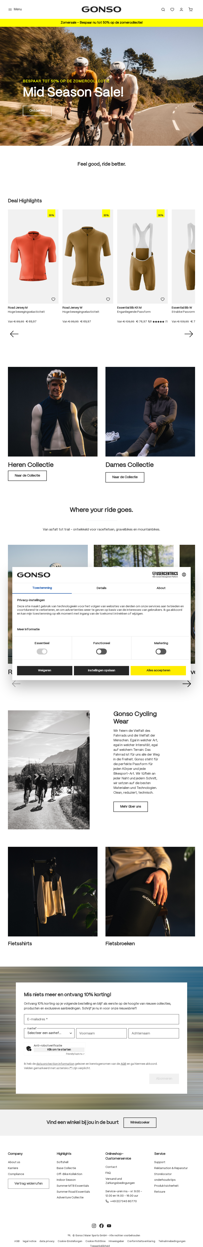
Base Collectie (66, 1168)
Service (159, 1153)
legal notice (29, 1241)
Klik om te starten (59, 1049)
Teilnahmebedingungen (172, 1241)
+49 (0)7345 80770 (123, 1201)
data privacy (47, 1241)
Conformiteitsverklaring (141, 1241)
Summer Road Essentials (73, 1191)
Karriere (13, 1168)
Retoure (159, 1191)
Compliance (16, 1174)
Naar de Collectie (27, 475)
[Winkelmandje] (190, 9)
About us (14, 1162)
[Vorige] (14, 334)
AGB (123, 1064)
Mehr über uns (130, 806)
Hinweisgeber (116, 1241)
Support (159, 1162)
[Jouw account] (181, 9)
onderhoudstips (165, 1180)
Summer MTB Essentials (73, 1186)
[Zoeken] (163, 9)
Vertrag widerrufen (28, 1183)
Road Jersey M (18, 307)
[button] (16, 683)
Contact (111, 1167)
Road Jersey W (72, 307)
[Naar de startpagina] (101, 9)
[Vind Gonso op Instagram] (94, 1226)
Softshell (62, 1162)
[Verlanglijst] (172, 9)
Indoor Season (66, 1180)
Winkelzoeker (140, 1122)
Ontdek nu (37, 110)
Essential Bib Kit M (129, 307)
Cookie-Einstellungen (70, 1241)
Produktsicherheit (166, 1186)
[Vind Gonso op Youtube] (109, 1226)
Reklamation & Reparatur (171, 1168)
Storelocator (163, 1174)
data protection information (55, 1064)
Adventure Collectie (70, 1197)
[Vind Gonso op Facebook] (101, 1226)
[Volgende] (188, 334)
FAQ (108, 1173)
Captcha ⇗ (75, 1054)
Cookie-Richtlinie (95, 1241)
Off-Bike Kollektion (69, 1174)
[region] (101, 269)
